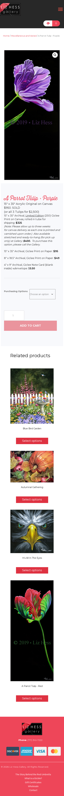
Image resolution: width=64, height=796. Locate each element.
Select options (32, 441)
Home (6, 36)
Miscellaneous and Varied (24, 36)
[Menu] (60, 9)
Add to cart (30, 325)
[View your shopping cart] (47, 23)
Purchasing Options (16, 291)
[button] (55, 55)
